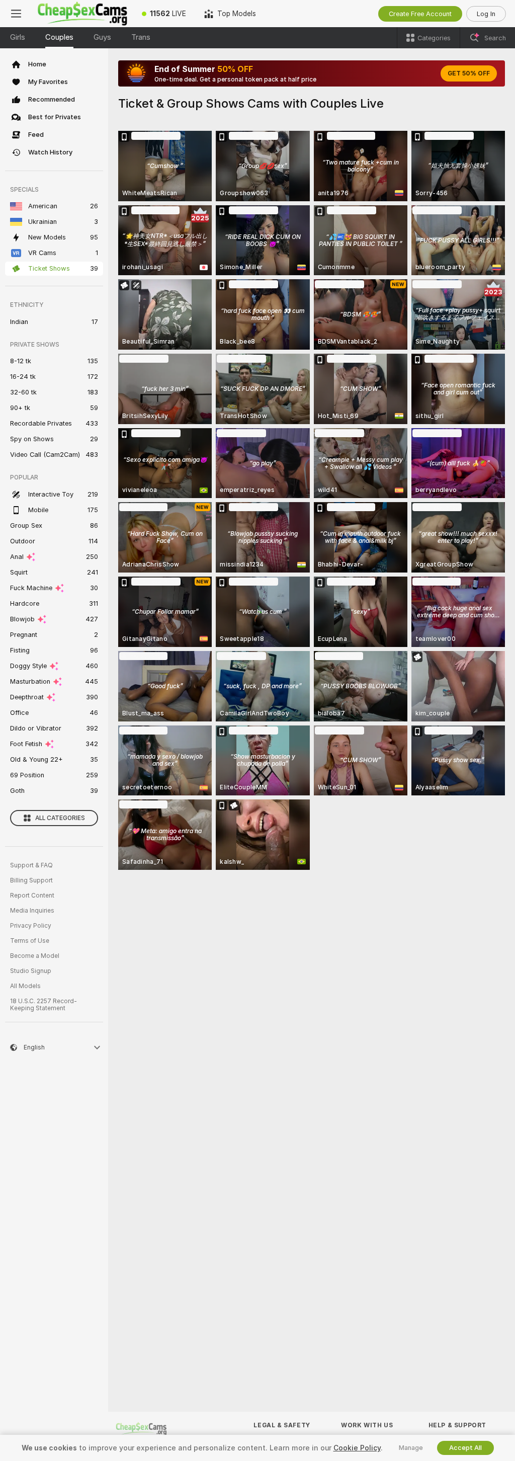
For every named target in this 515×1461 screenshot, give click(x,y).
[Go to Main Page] (82, 13)
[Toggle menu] (16, 13)
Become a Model (34, 955)
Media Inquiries (32, 910)
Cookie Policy (357, 1448)
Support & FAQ (31, 865)
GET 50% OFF (469, 73)
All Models (25, 986)
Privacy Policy (30, 925)
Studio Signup (30, 971)
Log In (486, 14)
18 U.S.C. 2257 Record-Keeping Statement (43, 1005)
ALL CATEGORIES (60, 818)
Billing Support (31, 880)
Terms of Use (29, 940)
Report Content (32, 895)
